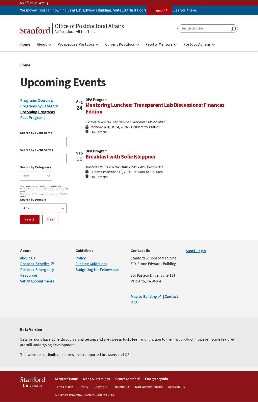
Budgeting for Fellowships (97, 270)
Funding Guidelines (91, 264)
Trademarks (121, 387)
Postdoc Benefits (37, 264)
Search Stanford (127, 379)
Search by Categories (35, 167)
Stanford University (34, 3)
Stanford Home (66, 379)
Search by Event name (36, 133)
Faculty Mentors (159, 44)
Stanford (35, 31)
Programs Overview (36, 100)
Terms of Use (64, 387)
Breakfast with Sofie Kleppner (120, 157)
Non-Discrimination (149, 387)
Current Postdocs (120, 44)
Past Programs (32, 118)
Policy (80, 258)
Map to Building (146, 296)
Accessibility (176, 387)
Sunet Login (196, 251)
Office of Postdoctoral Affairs (89, 26)
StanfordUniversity (32, 383)
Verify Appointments (37, 281)
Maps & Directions (96, 379)
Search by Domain (33, 200)
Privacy (83, 387)
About (42, 44)
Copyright (101, 387)
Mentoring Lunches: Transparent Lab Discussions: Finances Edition (155, 108)
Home (25, 44)
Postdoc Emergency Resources (37, 272)
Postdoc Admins (197, 44)
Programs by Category (39, 106)
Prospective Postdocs (76, 44)
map (164, 11)
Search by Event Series (36, 150)
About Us (27, 258)
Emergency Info (156, 379)
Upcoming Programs (37, 112)
